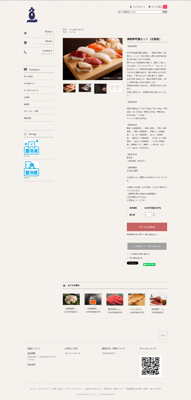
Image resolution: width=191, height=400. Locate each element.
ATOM (158, 389)
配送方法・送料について (114, 389)
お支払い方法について (94, 389)
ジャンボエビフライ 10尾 (141, 309)
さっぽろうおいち (77, 29)
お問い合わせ (57, 389)
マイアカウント (139, 7)
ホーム (33, 389)
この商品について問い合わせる (147, 246)
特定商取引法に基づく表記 (137, 389)
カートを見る (158, 7)
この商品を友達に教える (140, 254)
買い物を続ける (136, 258)
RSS (151, 389)
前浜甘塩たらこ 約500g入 (119, 309)
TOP (65, 29)
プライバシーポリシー (74, 389)
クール (73, 32)
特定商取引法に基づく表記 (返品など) (142, 234)
